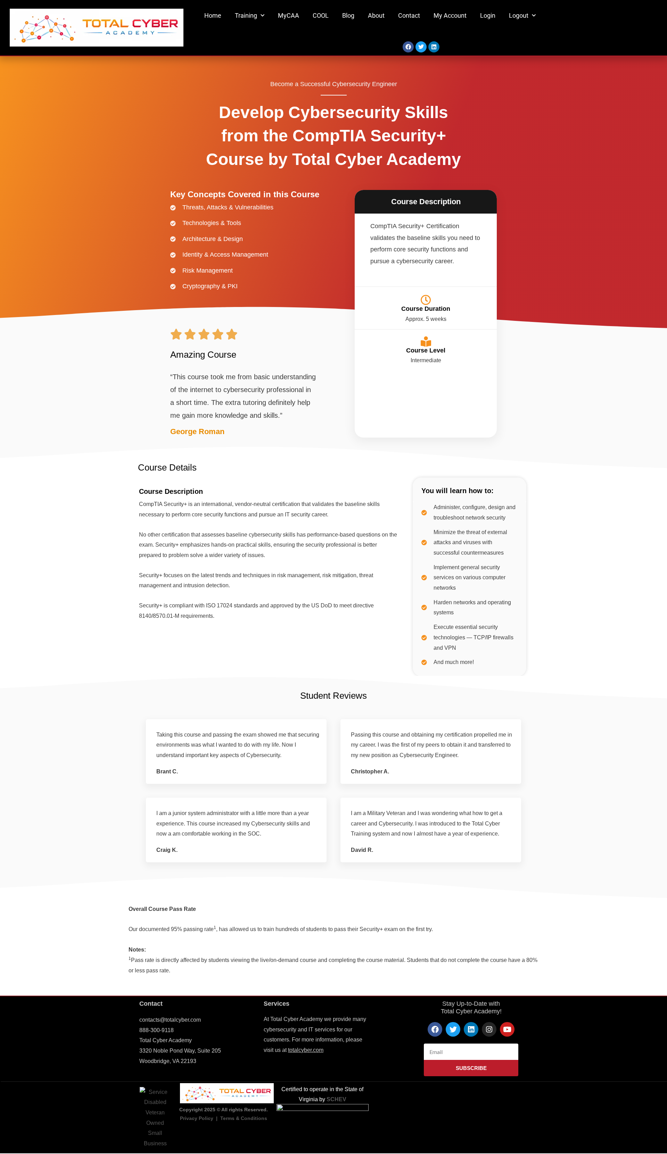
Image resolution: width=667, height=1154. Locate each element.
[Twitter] (421, 46)
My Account (450, 15)
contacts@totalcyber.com (170, 1020)
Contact (409, 15)
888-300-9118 (156, 1030)
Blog (348, 15)
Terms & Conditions (243, 1118)
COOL (321, 15)
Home (212, 15)
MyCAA (288, 15)
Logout (518, 15)
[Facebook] (408, 46)
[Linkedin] (433, 46)
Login (487, 15)
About (376, 15)
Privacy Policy (196, 1118)
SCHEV (336, 1099)
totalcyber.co (303, 1050)
